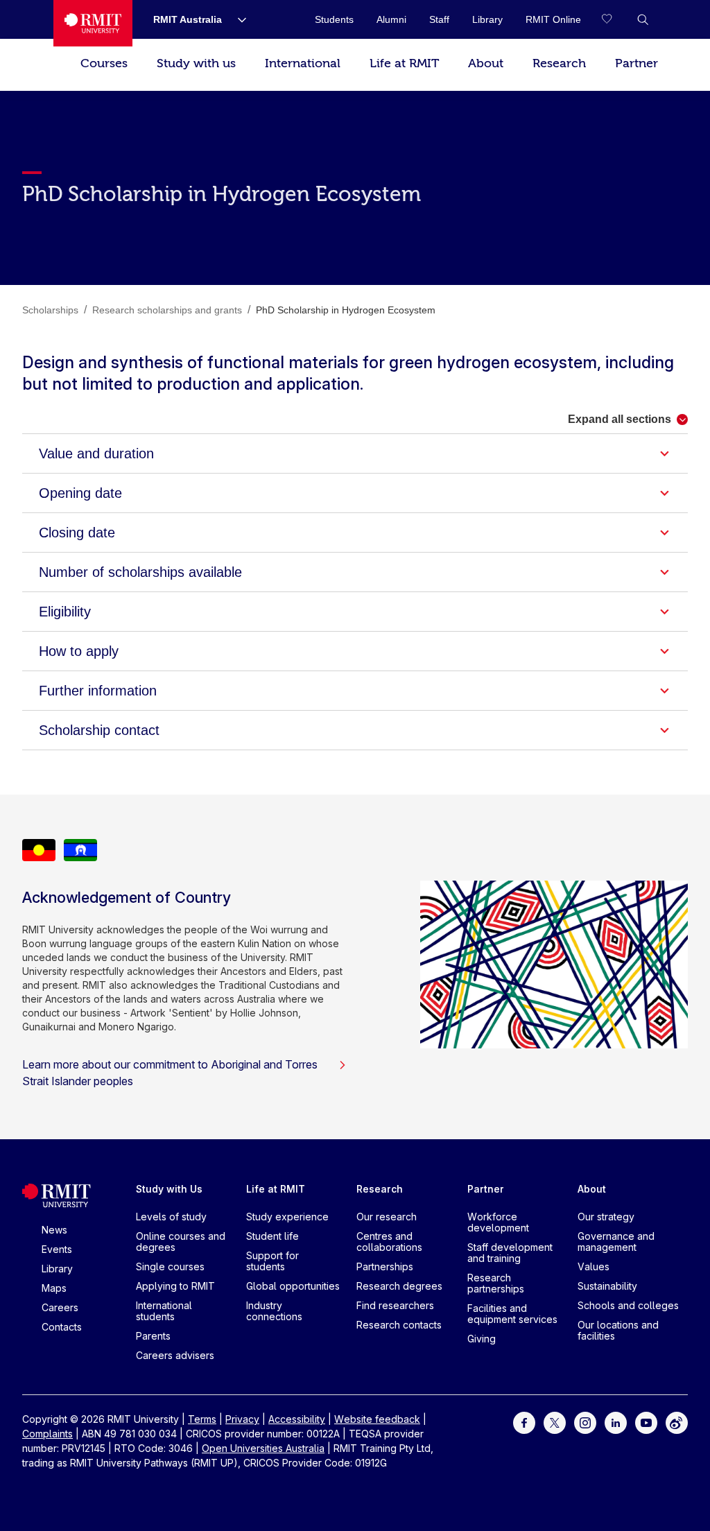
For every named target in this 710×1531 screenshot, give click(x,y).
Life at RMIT (404, 63)
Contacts (62, 1327)
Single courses (170, 1266)
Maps (54, 1288)
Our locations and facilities (618, 1330)
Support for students (272, 1260)
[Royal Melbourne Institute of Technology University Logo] (92, 23)
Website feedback (377, 1419)
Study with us (196, 63)
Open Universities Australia (263, 1448)
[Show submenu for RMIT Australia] (236, 19)
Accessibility (296, 1419)
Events (57, 1249)
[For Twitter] (555, 1422)
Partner (636, 63)
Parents (153, 1336)
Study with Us (169, 1189)
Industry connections (274, 1310)
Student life (272, 1236)
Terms (202, 1419)
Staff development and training (510, 1252)
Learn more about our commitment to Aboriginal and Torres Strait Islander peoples (170, 1072)
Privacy (242, 1419)
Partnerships (384, 1266)
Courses (104, 63)
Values (593, 1266)
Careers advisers (175, 1355)
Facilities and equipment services (512, 1313)
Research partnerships (495, 1283)
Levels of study (171, 1216)
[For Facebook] (524, 1422)
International (302, 63)
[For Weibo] (677, 1422)
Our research (386, 1216)
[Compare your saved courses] (615, 19)
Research (559, 63)
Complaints (47, 1433)
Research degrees (399, 1286)
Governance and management (616, 1241)
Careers (60, 1307)
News (54, 1230)
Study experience (287, 1216)
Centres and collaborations (389, 1241)
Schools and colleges (628, 1305)
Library (57, 1268)
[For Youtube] (646, 1422)
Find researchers (395, 1305)
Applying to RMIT (175, 1286)
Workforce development (498, 1222)
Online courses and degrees (180, 1241)
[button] (643, 19)
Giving (481, 1338)
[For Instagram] (585, 1422)
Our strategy (606, 1216)
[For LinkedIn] (616, 1422)
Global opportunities (293, 1286)
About (485, 63)
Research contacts (399, 1325)
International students (164, 1310)
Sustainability (607, 1286)
